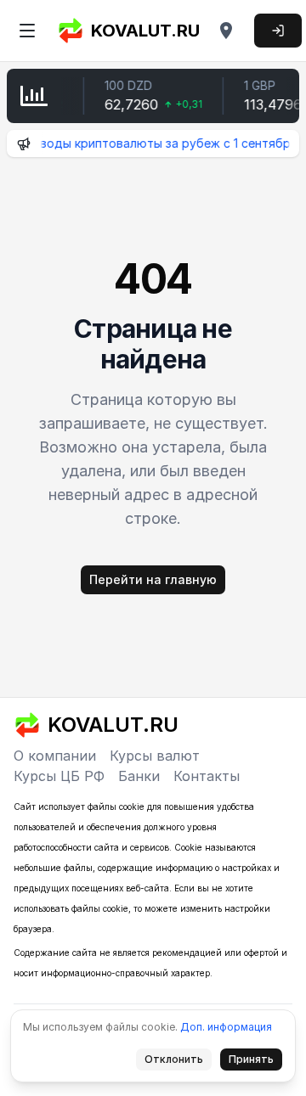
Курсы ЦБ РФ (59, 775)
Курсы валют (155, 755)
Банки (139, 775)
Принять (256, 1062)
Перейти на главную (153, 579)
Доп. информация (226, 1026)
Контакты (206, 775)
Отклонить (178, 1062)
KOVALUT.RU (145, 30)
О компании (55, 755)
